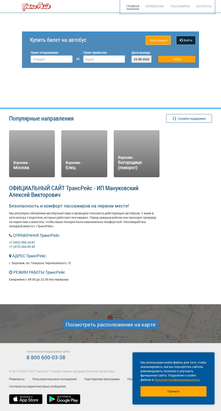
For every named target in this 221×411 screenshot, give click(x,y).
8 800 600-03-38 (46, 357)
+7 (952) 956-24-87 (22, 242)
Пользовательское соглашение (54, 379)
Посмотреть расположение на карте (111, 324)
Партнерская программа (102, 379)
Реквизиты (17, 379)
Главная (132, 6)
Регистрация (158, 40)
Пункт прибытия (95, 52)
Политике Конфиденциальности (177, 380)
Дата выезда (140, 52)
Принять (173, 391)
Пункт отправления (44, 52)
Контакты (204, 6)
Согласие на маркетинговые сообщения (37, 386)
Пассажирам (180, 6)
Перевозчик (155, 6)
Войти (188, 40)
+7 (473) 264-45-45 (22, 247)
